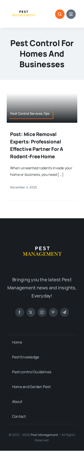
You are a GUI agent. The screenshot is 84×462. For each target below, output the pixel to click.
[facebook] (19, 312)
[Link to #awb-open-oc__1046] (60, 14)
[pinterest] (53, 312)
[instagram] (42, 312)
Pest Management (44, 435)
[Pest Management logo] (23, 6)
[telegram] (64, 312)
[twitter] (30, 312)
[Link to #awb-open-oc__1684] (71, 14)
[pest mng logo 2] (42, 238)
